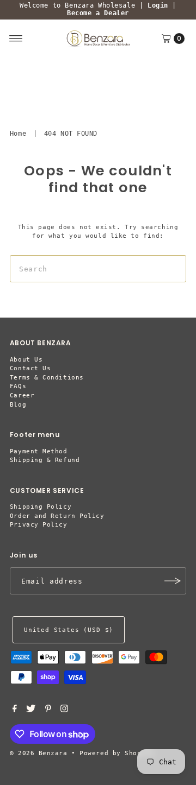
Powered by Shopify (116, 753)
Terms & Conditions (47, 377)
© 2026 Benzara (39, 753)
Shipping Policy (40, 506)
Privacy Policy (39, 524)
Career (22, 395)
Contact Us (30, 368)
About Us (26, 359)
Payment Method (39, 451)
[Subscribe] (172, 580)
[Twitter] (30, 710)
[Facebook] (15, 710)
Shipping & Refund (44, 460)
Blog (18, 404)
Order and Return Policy (57, 516)
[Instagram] (64, 710)
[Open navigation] (16, 38)
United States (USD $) (68, 630)
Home (18, 133)
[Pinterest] (48, 710)
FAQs (18, 386)
